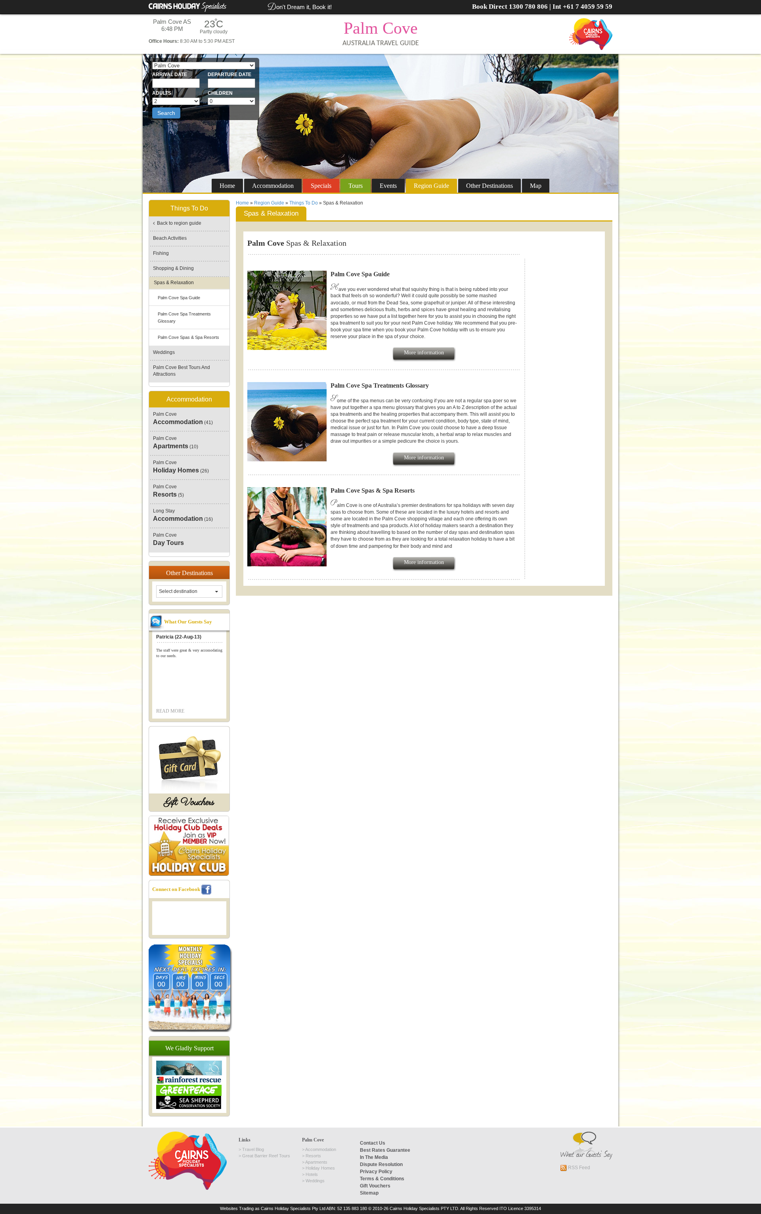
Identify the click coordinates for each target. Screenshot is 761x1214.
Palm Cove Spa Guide (179, 297)
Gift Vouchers (189, 802)
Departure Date (229, 74)
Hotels (312, 1174)
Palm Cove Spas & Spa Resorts (188, 337)
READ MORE (170, 711)
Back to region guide (178, 223)
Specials (321, 185)
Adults (161, 93)
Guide (431, 185)
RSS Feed (578, 1167)
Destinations (489, 185)
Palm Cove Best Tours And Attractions (181, 371)
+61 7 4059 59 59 (587, 6)
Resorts (313, 1155)
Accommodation (273, 185)
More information (424, 353)
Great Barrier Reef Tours (266, 1155)
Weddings (164, 352)
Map (535, 185)
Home (227, 185)
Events (388, 185)
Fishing (161, 253)
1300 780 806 (528, 6)
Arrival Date (169, 74)
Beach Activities (170, 238)
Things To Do (303, 203)
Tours (355, 185)
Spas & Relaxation (174, 282)
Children (220, 93)
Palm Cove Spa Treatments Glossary (184, 317)
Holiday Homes (320, 1168)
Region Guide (269, 203)
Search (166, 113)
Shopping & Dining (173, 268)
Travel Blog (253, 1149)
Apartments (316, 1162)
